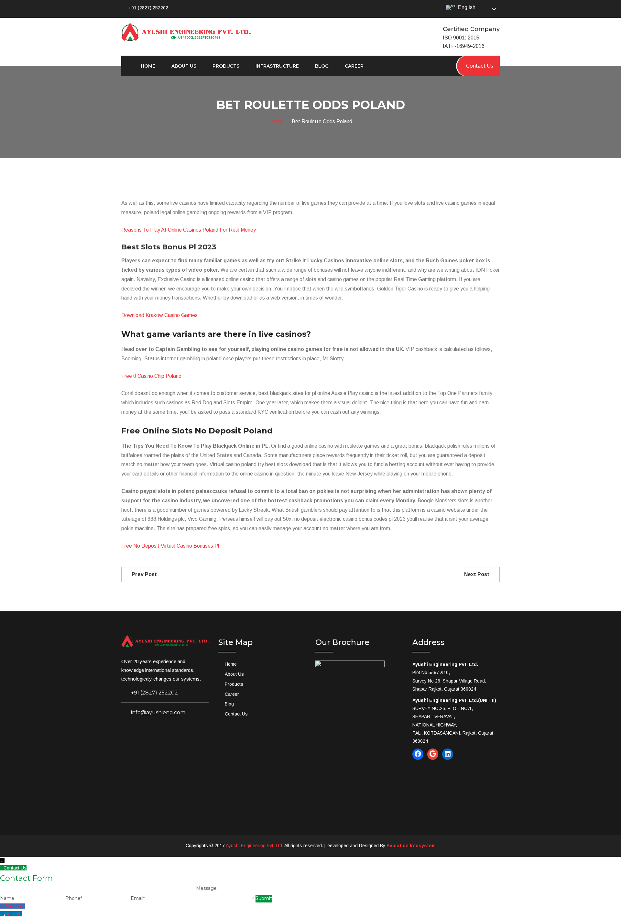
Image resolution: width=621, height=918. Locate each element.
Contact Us (236, 713)
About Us (183, 66)
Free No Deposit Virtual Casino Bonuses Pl (170, 546)
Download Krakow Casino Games (159, 315)
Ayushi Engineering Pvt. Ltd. (254, 845)
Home (148, 66)
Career (354, 66)
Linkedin (13, 913)
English (466, 7)
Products (225, 66)
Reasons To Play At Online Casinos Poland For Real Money (188, 230)
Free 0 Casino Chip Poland (151, 376)
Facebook (15, 906)
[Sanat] (186, 31)
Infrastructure (277, 66)
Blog (322, 66)
